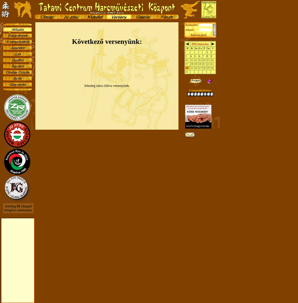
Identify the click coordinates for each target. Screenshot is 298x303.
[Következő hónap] (213, 44)
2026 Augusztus (200, 43)
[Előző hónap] (187, 44)
